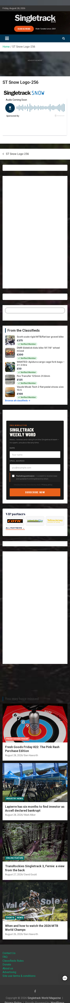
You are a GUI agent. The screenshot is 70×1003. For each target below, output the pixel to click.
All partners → (15, 528)
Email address (17, 461)
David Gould (30, 874)
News (20, 917)
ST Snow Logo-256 (17, 154)
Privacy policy (46, 485)
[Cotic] (15, 521)
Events (10, 917)
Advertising (9, 972)
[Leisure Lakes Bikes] (35, 521)
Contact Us (9, 953)
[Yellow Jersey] (55, 521)
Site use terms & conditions (19, 976)
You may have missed (22, 699)
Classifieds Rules (13, 960)
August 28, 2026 (14, 755)
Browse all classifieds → (17, 400)
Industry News (14, 798)
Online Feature (14, 858)
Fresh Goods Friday (17, 739)
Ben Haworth (31, 755)
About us (8, 968)
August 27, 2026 (14, 874)
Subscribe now (35, 492)
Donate (7, 964)
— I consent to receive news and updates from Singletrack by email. (36, 477)
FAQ (5, 956)
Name (12, 448)
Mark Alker (30, 814)
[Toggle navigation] (7, 38)
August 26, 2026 (14, 934)
